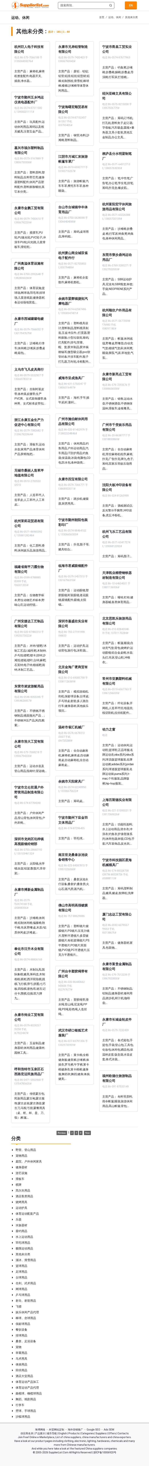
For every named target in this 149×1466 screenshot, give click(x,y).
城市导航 (52, 1433)
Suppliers (101, 1433)
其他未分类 (131, 17)
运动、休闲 (114, 17)
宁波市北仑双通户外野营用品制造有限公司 (29, 792)
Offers (112, 1433)
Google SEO (93, 1429)
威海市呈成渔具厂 (71, 378)
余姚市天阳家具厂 (71, 781)
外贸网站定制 (56, 1429)
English (63, 1433)
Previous (62, 1133)
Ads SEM (109, 1429)
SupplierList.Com (59, 1452)
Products (74, 1433)
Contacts (123, 1433)
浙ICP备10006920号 (104, 1452)
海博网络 (40, 1429)
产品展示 (40, 1433)
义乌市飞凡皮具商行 (29, 369)
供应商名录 (27, 1433)
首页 (101, 17)
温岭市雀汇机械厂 (71, 727)
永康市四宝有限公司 (73, 479)
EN (131, 5)
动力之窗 (108, 729)
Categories (87, 1433)
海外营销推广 (75, 1429)
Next (87, 1133)
